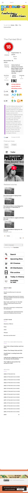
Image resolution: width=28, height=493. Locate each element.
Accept (20, 489)
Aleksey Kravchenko (17, 66)
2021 (5, 388)
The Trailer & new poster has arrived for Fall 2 (12, 362)
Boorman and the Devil (9, 335)
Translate (16, 247)
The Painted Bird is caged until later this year (13, 218)
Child (5, 329)
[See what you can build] (13, 6)
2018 (5, 397)
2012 (5, 414)
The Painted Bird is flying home (12, 195)
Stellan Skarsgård (16, 71)
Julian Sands (18, 70)
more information (11, 489)
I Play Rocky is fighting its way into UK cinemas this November (13, 358)
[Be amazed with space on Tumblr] (18, 6)
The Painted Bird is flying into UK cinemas (12, 230)
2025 (5, 377)
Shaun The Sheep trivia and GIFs (13, 350)
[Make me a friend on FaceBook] (7, 6)
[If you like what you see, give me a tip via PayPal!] (2, 9)
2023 (5, 382)
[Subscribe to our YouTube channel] (24, 6)
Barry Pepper (15, 68)
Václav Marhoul (15, 65)
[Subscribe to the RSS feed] (5, 9)
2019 (5, 394)
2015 (5, 406)
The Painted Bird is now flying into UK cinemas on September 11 (13, 206)
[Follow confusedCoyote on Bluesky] (2, 6)
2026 (5, 374)
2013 (5, 411)
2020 (5, 391)
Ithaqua (6, 332)
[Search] (26, 2)
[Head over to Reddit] (10, 6)
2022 (5, 385)
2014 (5, 408)
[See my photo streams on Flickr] (21, 6)
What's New (7, 288)
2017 (5, 400)
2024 (5, 379)
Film (16, 25)
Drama (14, 77)
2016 (5, 403)
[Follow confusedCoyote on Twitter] (5, 6)
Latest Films (8, 319)
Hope (5, 326)
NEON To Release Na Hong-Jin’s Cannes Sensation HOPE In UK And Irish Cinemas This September (14, 298)
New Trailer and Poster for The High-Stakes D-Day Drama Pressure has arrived (13, 303)
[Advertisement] (10, 443)
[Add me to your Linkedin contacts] (16, 6)
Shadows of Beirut (8, 323)
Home (12, 25)
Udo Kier (13, 73)
